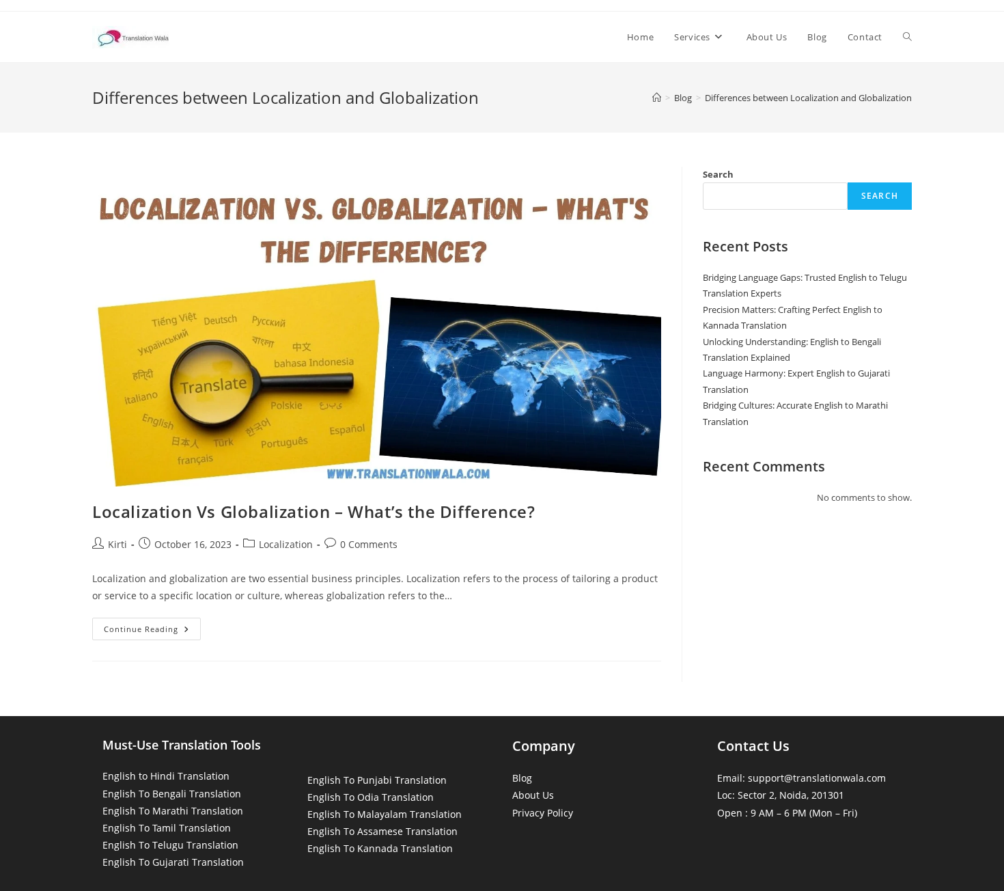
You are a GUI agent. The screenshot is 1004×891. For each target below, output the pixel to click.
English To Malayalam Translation (384, 814)
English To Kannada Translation (380, 848)
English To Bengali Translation (171, 793)
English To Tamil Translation (166, 827)
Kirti (117, 544)
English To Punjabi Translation (377, 779)
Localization (286, 544)
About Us (533, 795)
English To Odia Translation (370, 797)
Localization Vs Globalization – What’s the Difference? (313, 511)
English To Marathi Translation (172, 810)
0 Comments (369, 544)
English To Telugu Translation (170, 844)
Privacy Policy (542, 812)
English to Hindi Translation (165, 775)
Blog (522, 777)
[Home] (656, 98)
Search (718, 174)
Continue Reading (152, 631)
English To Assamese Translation (382, 831)
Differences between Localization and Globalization (808, 98)
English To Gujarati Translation (173, 861)
